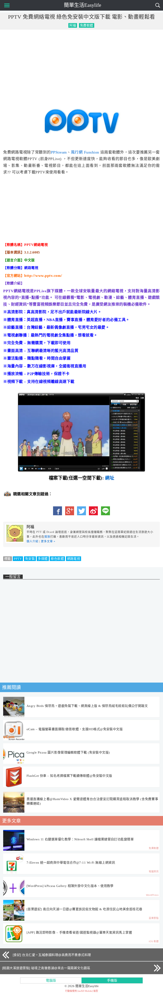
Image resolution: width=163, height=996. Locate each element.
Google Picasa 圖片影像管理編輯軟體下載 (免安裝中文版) (68, 752)
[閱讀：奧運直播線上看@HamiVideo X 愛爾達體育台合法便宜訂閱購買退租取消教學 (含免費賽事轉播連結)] (13, 802)
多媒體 (43, 558)
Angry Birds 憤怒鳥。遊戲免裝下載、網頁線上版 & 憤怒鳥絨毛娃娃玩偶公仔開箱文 (87, 706)
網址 (109, 478)
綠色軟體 (57, 558)
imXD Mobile (85, 991)
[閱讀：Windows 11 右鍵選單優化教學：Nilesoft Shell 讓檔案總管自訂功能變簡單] (13, 840)
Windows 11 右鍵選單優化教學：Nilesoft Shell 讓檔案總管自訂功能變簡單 (80, 839)
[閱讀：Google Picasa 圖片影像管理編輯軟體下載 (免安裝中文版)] (13, 753)
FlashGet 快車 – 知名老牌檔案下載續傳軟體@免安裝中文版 (69, 775)
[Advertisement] (81, 63)
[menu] (6, 5)
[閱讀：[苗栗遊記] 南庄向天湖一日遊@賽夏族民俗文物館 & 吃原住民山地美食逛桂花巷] (13, 910)
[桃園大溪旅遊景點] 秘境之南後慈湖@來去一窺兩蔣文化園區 (46, 968)
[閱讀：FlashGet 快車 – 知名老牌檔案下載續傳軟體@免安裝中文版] (13, 777)
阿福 (72, 25)
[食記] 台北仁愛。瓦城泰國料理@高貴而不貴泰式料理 (52, 955)
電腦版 (51, 980)
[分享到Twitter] (81, 510)
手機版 (112, 980)
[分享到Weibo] (93, 510)
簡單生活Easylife (82, 5)
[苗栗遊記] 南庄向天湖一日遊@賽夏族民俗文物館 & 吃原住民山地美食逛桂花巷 (84, 909)
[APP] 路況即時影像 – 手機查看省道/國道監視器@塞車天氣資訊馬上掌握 (79, 932)
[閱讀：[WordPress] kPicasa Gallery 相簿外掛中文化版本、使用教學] (13, 887)
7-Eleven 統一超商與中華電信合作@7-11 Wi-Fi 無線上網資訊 (71, 862)
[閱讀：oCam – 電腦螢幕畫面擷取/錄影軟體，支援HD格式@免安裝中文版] (13, 730)
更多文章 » (48, 541)
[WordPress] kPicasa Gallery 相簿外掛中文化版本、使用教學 (70, 886)
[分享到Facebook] (57, 510)
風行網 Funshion (85, 152)
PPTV (18, 558)
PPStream (59, 152)
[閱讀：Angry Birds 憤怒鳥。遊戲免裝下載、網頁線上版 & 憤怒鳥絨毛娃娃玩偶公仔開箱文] (13, 707)
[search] (157, 5)
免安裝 (30, 558)
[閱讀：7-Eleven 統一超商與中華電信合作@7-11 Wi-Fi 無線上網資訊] (13, 863)
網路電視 (73, 558)
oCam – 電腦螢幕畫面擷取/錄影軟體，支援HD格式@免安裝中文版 (75, 729)
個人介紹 (32, 541)
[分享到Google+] (69, 510)
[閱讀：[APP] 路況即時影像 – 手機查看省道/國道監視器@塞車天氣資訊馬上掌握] (13, 933)
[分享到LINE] (105, 510)
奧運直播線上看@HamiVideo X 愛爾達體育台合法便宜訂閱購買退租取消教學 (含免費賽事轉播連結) (92, 801)
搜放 (47, 536)
